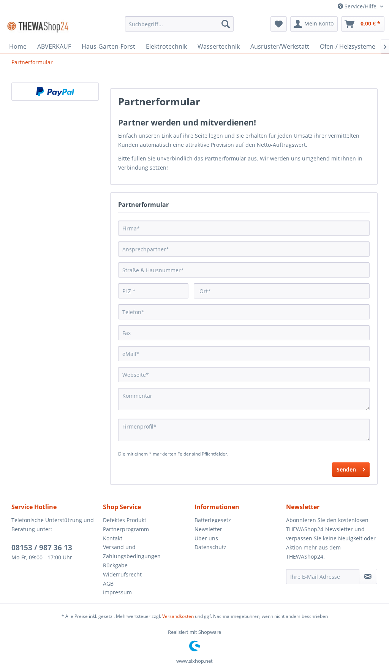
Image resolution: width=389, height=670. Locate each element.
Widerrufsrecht (122, 574)
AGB (108, 583)
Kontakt (112, 538)
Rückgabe (115, 565)
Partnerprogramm (126, 529)
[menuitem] (179, 24)
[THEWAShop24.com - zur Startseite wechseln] (38, 25)
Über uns (206, 538)
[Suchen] (226, 24)
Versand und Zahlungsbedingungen (132, 551)
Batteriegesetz (212, 520)
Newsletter (208, 529)
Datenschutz (210, 547)
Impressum (117, 592)
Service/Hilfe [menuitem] (360, 6)
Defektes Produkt (124, 520)
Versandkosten (178, 616)
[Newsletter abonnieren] (368, 576)
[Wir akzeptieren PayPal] (55, 92)
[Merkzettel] (278, 24)
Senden (346, 469)
